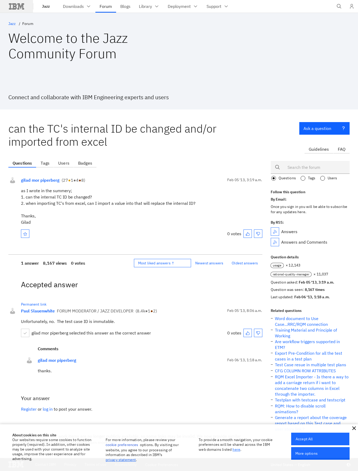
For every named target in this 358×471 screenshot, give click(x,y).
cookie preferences (122, 444)
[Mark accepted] (25, 333)
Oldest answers (245, 263)
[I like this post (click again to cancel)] (247, 233)
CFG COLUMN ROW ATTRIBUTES (305, 370)
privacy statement (121, 459)
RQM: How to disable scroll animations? (300, 408)
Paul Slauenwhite (38, 310)
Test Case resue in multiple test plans (310, 364)
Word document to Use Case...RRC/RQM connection (301, 321)
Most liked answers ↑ (156, 263)
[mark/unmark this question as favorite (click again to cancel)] (25, 233)
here (236, 449)
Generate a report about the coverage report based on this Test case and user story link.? (311, 423)
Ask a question (317, 128)
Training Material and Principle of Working (306, 332)
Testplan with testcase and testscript (310, 399)
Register (29, 409)
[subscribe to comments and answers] (275, 242)
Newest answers (209, 263)
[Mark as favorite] (25, 233)
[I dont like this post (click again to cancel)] (258, 233)
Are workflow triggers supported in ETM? (307, 344)
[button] (354, 428)
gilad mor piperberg (40, 180)
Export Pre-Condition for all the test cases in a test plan (308, 356)
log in (48, 409)
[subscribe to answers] (275, 231)
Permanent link (33, 304)
